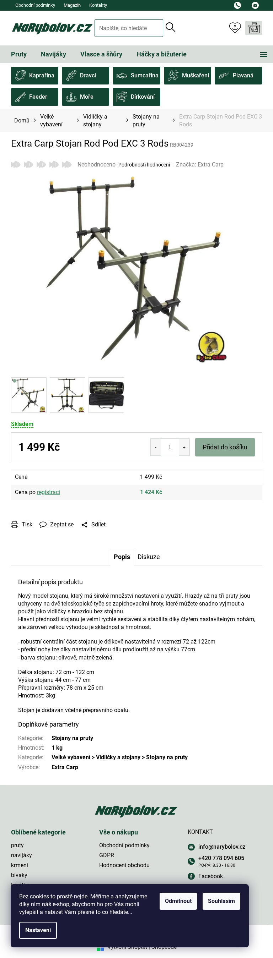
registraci (48, 492)
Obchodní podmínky (35, 5)
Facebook (210, 876)
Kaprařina (41, 75)
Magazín (72, 5)
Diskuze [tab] (149, 556)
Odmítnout (178, 901)
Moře (86, 96)
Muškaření (195, 75)
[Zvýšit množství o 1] (184, 447)
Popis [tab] (122, 556)
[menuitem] (19, 54)
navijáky (21, 855)
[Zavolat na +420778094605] (239, 5)
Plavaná (243, 75)
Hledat (170, 27)
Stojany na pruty (72, 738)
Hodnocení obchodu (124, 865)
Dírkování (143, 96)
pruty (17, 845)
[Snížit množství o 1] (155, 447)
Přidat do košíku (225, 447)
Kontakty (98, 5)
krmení (19, 865)
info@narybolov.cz (221, 846)
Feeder (38, 96)
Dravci (88, 75)
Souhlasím (221, 901)
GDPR (106, 855)
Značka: (200, 164)
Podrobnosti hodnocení (144, 165)
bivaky (19, 875)
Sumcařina (145, 75)
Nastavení (38, 930)
